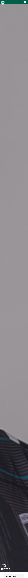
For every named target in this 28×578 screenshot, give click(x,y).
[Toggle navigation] (25, 2)
